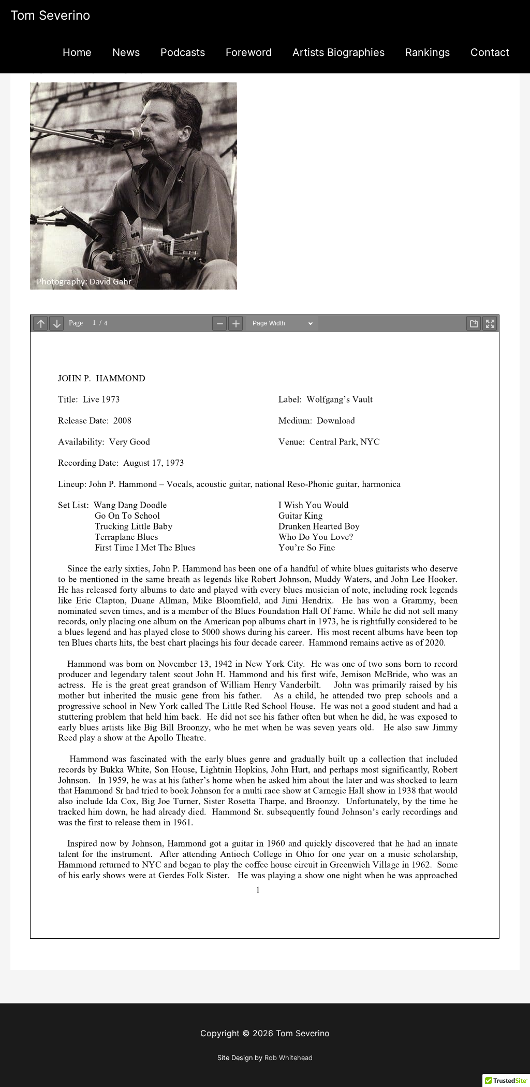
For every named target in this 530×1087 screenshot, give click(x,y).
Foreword (249, 52)
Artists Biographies (338, 52)
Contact (489, 52)
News (126, 52)
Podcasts (182, 52)
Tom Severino (50, 15)
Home (77, 52)
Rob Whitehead (288, 1058)
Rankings (427, 52)
